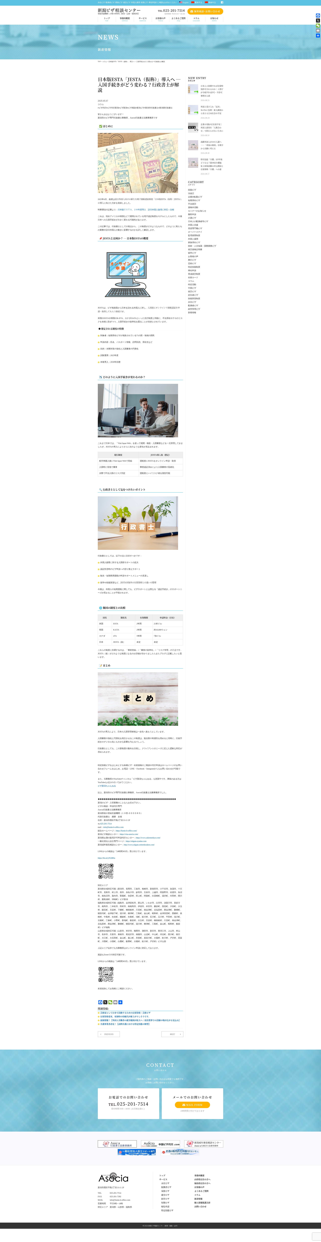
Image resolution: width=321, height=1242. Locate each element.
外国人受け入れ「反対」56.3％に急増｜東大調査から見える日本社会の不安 (212, 110)
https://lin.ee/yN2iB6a (106, 858)
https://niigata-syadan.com (136, 841)
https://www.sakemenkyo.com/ (148, 838)
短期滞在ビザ (194, 200)
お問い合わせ (200, 1206)
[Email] (317, 30)
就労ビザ (192, 292)
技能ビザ (192, 190)
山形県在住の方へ (202, 1179)
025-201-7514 (106, 824)
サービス (143, 19)
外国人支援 (193, 225)
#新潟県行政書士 (165, 108)
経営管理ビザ (194, 309)
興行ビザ (192, 260)
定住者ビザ (193, 295)
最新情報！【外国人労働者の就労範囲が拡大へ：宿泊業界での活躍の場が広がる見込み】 (140, 1020)
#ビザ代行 (102, 108)
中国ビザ (192, 288)
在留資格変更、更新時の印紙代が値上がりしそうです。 (125, 1016)
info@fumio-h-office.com (113, 827)
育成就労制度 (194, 274)
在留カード (193, 278)
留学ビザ (192, 253)
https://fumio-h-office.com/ (126, 831)
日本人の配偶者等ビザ (198, 221)
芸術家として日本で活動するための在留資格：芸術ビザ (125, 1012)
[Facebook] (317, 15)
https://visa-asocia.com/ (129, 834)
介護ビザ (192, 218)
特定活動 (192, 285)
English (185, 3)
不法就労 (192, 204)
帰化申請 (192, 271)
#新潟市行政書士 (151, 108)
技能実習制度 (194, 299)
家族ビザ (165, 1191)
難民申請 (192, 214)
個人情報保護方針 (202, 1202)
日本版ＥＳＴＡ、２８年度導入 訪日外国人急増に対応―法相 (146, 210)
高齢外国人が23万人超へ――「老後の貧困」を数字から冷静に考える (212, 145)
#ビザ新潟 (123, 108)
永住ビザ (192, 302)
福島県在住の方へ (202, 1183)
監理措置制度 (194, 235)
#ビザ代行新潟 (112, 108)
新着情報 (192, 313)
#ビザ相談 (131, 108)
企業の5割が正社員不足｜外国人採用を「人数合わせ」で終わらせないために (212, 127)
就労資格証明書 (195, 250)
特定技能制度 (194, 267)
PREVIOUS (108, 1034)
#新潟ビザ (140, 108)
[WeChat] (317, 25)
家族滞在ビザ (194, 242)
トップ (107, 19)
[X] (317, 20)
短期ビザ (165, 1202)
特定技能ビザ (167, 1210)
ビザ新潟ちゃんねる (107, 786)
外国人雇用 (193, 239)
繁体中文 (198, 3)
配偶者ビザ (193, 306)
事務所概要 (125, 19)
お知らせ (214, 19)
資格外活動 (193, 207)
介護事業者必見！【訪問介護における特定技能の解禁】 (125, 1024)
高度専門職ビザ (195, 228)
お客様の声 (160, 19)
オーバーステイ (195, 232)
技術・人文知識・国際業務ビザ (202, 246)
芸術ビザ (192, 264)
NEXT (172, 1034)
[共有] (317, 35)
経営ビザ (165, 1198)
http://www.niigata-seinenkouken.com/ (139, 845)
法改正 (191, 193)
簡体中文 (212, 3)
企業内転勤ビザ (195, 197)
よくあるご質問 (178, 19)
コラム (196, 19)
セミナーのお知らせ (197, 211)
